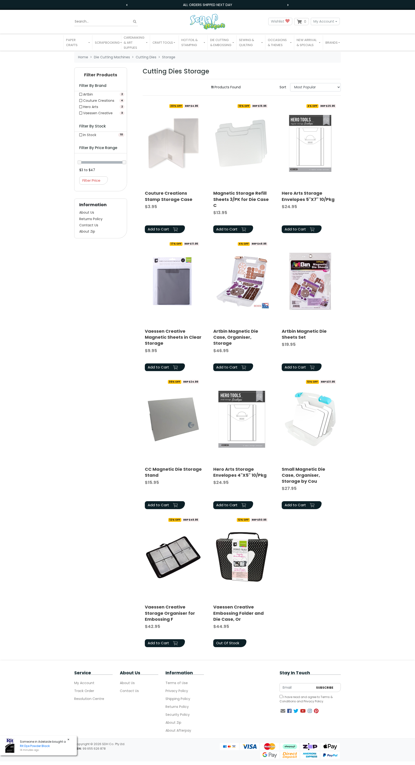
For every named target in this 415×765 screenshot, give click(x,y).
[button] (78, 42)
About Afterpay (178, 730)
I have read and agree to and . (306, 699)
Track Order (84, 690)
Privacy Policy (176, 690)
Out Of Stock (227, 642)
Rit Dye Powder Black (35, 746)
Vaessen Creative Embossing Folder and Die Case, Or (238, 613)
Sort (283, 87)
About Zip (87, 231)
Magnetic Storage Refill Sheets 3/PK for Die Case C (241, 199)
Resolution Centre (89, 698)
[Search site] (135, 21)
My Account (323, 21)
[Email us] (283, 711)
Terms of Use (176, 683)
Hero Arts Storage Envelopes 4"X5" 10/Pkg (240, 472)
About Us (86, 212)
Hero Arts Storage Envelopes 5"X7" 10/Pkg (308, 196)
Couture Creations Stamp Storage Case (168, 196)
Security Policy (177, 714)
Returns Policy (91, 219)
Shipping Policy (177, 698)
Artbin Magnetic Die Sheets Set (304, 334)
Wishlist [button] (278, 21)
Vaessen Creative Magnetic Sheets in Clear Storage (173, 337)
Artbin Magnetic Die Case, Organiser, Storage (235, 337)
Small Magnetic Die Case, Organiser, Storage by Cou (303, 475)
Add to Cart (159, 229)
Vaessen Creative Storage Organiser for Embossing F (170, 613)
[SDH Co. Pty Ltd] (207, 21)
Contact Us (88, 225)
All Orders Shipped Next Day (207, 4)
